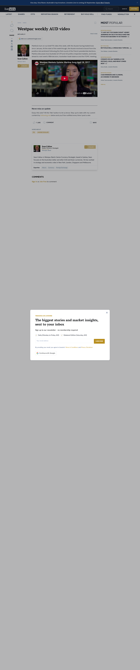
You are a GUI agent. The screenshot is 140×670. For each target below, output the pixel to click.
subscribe (99, 341)
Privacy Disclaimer (87, 347)
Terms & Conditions (72, 347)
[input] (63, 341)
